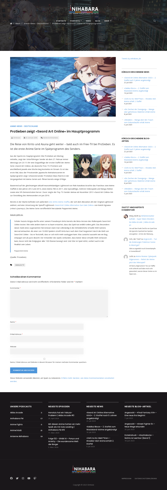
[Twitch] (35, 478)
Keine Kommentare (50, 138)
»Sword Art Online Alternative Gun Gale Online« (74, 205)
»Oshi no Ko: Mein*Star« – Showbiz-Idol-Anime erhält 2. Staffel (100, 441)
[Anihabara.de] (83, 8)
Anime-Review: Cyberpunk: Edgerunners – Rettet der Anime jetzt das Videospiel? (143, 259)
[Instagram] (23, 478)
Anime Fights (16, 424)
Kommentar (15, 288)
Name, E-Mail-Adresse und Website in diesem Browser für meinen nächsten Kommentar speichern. (48, 362)
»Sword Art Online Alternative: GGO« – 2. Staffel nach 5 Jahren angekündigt (101, 415)
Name (13, 322)
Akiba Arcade (16, 412)
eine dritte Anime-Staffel (59, 202)
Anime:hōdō (16, 430)
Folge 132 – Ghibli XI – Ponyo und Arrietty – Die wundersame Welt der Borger (63, 441)
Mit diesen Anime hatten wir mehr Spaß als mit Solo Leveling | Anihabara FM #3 (64, 427)
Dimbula (16, 138)
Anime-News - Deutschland (24, 126)
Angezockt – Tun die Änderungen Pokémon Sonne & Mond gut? (143, 242)
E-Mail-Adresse (16, 334)
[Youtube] (29, 478)
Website (13, 346)
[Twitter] (17, 478)
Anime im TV (19, 265)
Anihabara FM (16, 418)
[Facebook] (12, 478)
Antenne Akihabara (19, 436)
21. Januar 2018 (31, 138)
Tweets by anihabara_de (131, 58)
